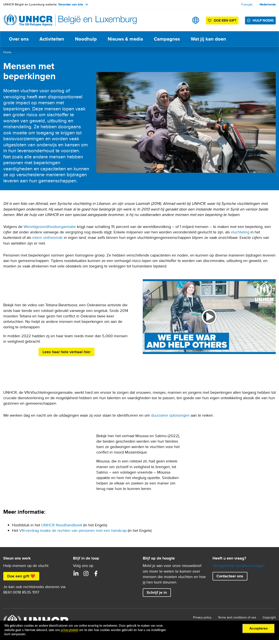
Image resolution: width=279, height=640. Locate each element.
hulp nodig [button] (263, 20)
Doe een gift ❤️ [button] (21, 576)
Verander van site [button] (70, 4)
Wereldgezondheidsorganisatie (50, 226)
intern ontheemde (47, 237)
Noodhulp (86, 39)
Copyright (269, 617)
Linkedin (76, 573)
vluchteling (240, 232)
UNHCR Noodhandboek (61, 525)
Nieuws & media (125, 39)
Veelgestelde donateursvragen (239, 565)
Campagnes (167, 39)
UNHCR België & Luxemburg (86, 573)
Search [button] (181, 20)
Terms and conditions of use (237, 617)
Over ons (19, 39)
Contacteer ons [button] (229, 576)
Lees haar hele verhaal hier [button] (66, 352)
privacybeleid (69, 630)
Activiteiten (51, 39)
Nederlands (268, 4)
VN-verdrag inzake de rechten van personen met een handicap (73, 530)
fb (96, 573)
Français (247, 4)
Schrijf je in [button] (157, 592)
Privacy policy (202, 617)
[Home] (33, 20)
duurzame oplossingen (170, 415)
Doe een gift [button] (225, 20)
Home (7, 52)
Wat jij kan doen (208, 39)
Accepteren (258, 628)
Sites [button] (195, 20)
